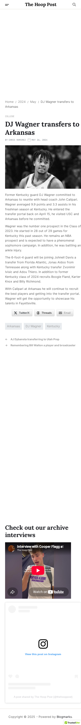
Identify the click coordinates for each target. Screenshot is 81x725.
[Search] (74, 4)
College (9, 116)
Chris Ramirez (17, 140)
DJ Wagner (33, 326)
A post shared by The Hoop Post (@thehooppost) (43, 696)
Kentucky (53, 326)
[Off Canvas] (7, 5)
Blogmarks (64, 717)
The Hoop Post (41, 4)
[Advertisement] (40, 51)
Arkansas (13, 326)
